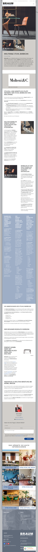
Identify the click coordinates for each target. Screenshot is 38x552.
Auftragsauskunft (22, 517)
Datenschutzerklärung (20, 434)
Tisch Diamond (8, 372)
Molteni (27, 231)
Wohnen (5, 514)
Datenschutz (5, 523)
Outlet (21, 520)
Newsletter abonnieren (23, 519)
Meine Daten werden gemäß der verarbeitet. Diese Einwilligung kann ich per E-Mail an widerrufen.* (19, 435)
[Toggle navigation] (33, 4)
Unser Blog (21, 518)
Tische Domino (10, 371)
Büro (4, 518)
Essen (4, 517)
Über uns (5, 520)
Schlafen (5, 519)
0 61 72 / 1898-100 (19, 417)
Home (21, 514)
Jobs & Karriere (6, 521)
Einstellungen (5, 524)
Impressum (5, 522)
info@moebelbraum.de (19, 419)
